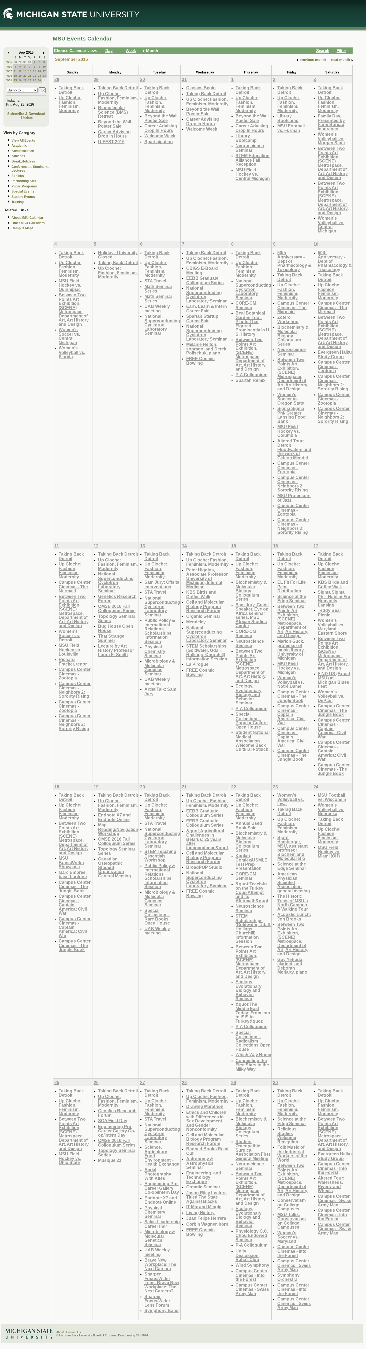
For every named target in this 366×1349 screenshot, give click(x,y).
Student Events (23, 197)
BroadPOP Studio (204, 867)
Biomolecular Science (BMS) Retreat (113, 112)
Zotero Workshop (287, 319)
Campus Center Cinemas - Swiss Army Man (252, 1289)
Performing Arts (24, 181)
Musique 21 (109, 1160)
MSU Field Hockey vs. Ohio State (70, 1158)
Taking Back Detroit (71, 90)
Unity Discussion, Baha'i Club (248, 1255)
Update (27, 118)
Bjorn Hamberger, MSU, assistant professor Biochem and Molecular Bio (292, 848)
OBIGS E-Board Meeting (202, 270)
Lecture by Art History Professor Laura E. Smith (116, 650)
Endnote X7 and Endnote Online (114, 817)
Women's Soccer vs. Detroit (69, 635)
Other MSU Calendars (28, 223)
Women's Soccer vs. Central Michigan (69, 336)
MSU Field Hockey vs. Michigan (288, 668)
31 (29, 62)
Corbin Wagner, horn (207, 1224)
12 (20, 71)
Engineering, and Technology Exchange (203, 1177)
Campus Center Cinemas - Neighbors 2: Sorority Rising (293, 484)
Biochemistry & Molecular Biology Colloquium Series (293, 335)
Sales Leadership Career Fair (162, 1224)
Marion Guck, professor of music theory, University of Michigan (291, 649)
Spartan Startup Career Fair (202, 318)
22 (34, 75)
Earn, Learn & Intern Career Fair (206, 308)
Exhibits (18, 176)
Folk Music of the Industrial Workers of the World (292, 1153)
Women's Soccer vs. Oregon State (290, 398)
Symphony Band (161, 1310)
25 (15, 80)
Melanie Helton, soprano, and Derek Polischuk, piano (206, 348)
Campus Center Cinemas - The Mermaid (293, 307)
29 (20, 62)
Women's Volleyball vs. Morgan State (331, 138)
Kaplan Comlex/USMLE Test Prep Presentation (251, 862)
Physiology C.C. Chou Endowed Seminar (252, 1235)
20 (25, 75)
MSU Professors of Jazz (294, 497)
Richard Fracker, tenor (73, 661)
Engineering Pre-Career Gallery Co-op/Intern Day (116, 1130)
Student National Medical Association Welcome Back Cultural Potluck (253, 741)
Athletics (18, 156)
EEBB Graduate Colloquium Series (205, 280)
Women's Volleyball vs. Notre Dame (290, 682)
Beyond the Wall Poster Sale (114, 124)
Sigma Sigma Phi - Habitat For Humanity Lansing (334, 598)
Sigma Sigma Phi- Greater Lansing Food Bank (291, 415)
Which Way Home (253, 1054)
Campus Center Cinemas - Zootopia (293, 467)
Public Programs (24, 186)
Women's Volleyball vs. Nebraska (331, 809)
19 (20, 75)
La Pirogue (197, 664)
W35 (9, 62)
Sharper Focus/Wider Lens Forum (157, 1300)
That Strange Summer (111, 638)
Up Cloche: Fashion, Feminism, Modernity (70, 104)
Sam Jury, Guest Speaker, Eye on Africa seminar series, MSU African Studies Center (252, 615)
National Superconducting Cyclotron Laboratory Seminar (162, 324)
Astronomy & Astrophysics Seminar (200, 1163)
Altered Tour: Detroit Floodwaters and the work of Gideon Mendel (294, 449)
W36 (9, 66)
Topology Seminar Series (116, 618)
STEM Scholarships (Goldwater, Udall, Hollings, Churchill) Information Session (206, 652)
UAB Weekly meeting (157, 308)
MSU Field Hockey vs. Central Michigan (253, 174)
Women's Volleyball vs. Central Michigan (331, 224)
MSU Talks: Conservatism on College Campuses (291, 1221)
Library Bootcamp (246, 138)
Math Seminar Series (158, 288)
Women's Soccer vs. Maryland (288, 1237)
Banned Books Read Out (207, 1151)
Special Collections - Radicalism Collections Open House (253, 1041)
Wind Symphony (252, 1265)
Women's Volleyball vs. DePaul (331, 696)
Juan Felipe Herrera (206, 1218)
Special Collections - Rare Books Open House (157, 917)
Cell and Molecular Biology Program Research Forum (205, 606)
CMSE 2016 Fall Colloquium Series (117, 608)
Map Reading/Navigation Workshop (118, 829)
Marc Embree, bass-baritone (73, 874)
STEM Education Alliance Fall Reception (253, 160)
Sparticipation (158, 141)
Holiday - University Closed (118, 255)
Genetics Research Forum (117, 598)
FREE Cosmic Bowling (200, 360)
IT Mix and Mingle (203, 1206)
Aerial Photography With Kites (157, 1174)
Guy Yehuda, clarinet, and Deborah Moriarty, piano (292, 966)
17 (44, 71)
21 (29, 75)
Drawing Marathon (204, 1106)
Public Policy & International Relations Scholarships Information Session (159, 631)
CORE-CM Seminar (246, 305)
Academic (19, 145)
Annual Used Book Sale (249, 825)
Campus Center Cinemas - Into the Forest (251, 1275)
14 (29, 71)
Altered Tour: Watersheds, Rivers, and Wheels (331, 1184)
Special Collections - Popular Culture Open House (252, 720)
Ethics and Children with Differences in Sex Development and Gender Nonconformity (206, 1121)
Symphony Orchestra (288, 1277)
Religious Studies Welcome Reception (287, 1135)
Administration (23, 151)
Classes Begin (201, 87)
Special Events (23, 191)
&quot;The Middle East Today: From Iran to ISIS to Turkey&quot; (253, 1012)
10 (44, 66)
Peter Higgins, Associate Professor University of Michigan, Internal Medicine (207, 578)
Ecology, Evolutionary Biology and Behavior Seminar (249, 694)
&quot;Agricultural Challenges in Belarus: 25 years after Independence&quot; (207, 839)
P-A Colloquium (251, 374)
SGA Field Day (112, 1120)
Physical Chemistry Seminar (154, 651)
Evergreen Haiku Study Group (335, 354)
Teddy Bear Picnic (329, 612)
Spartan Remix (251, 380)
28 (15, 62)
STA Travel (155, 280)
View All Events (23, 140)
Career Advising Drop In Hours (114, 134)
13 (25, 71)
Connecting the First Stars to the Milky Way (252, 1064)
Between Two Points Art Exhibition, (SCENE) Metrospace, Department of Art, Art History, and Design (333, 163)
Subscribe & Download (26, 114)
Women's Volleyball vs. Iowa (290, 799)
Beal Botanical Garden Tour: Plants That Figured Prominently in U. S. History (253, 324)
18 (15, 75)
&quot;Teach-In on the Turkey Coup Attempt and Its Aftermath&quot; (253, 892)
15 (34, 71)
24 (44, 75)
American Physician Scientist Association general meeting (293, 882)
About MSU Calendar (27, 218)
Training (18, 202)
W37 (9, 71)
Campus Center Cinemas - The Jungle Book (293, 696)
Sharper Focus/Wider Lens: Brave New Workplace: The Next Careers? (161, 1282)
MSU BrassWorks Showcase (71, 862)
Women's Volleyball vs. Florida (72, 352)
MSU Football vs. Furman (291, 128)
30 (25, 62)
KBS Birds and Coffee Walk (201, 594)
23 (39, 75)
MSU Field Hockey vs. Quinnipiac (70, 285)
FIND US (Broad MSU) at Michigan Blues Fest (334, 680)
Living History (200, 1212)
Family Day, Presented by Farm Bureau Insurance (331, 122)
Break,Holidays (23, 161)
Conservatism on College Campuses (291, 1204)
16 (39, 71)
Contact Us (73, 1332)
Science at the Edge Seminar (291, 598)
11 (15, 71)
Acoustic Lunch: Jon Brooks (294, 916)
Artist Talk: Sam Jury (160, 691)
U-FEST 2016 (111, 141)
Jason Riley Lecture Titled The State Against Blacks (206, 1197)
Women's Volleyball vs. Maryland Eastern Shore (332, 626)
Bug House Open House (115, 628)
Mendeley (196, 621)
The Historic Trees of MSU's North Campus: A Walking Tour (292, 902)
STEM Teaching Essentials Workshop (160, 855)
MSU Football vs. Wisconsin (332, 797)
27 (25, 80)
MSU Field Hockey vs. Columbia (288, 431)
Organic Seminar (203, 616)
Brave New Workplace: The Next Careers (160, 1264)
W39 (9, 80)
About (60, 1332)
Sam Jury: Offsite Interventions (161, 584)
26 (20, 80)
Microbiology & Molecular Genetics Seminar (159, 667)
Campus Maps (22, 228)
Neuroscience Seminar (250, 148)
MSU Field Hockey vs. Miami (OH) (329, 851)
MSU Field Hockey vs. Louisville (70, 649)
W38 (9, 75)
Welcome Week (159, 135)
